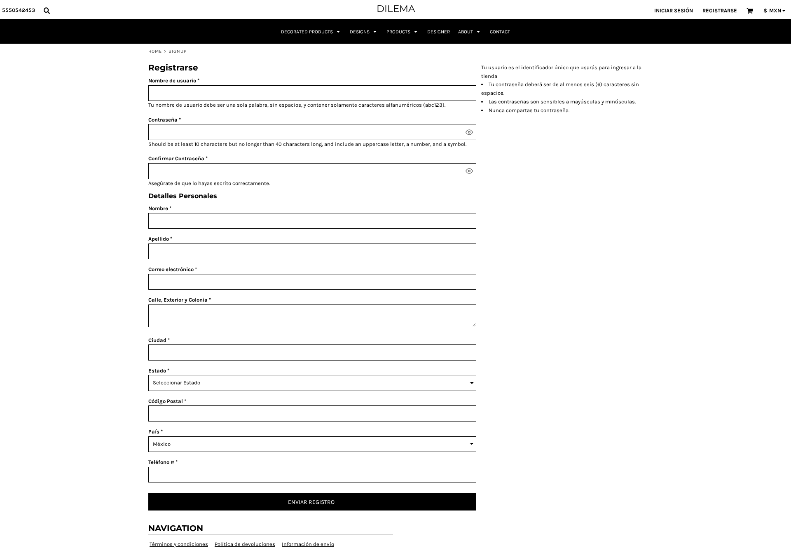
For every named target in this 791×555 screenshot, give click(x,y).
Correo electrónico (171, 269)
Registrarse (719, 10)
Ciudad (157, 340)
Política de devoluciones (245, 544)
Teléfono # (161, 462)
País (153, 432)
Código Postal (165, 401)
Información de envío (308, 544)
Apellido (158, 239)
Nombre (158, 208)
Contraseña (163, 120)
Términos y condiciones (179, 544)
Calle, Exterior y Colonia (178, 300)
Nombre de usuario (172, 80)
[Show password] (469, 132)
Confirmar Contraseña (176, 158)
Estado (157, 371)
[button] (46, 10)
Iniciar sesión (673, 10)
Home (155, 51)
